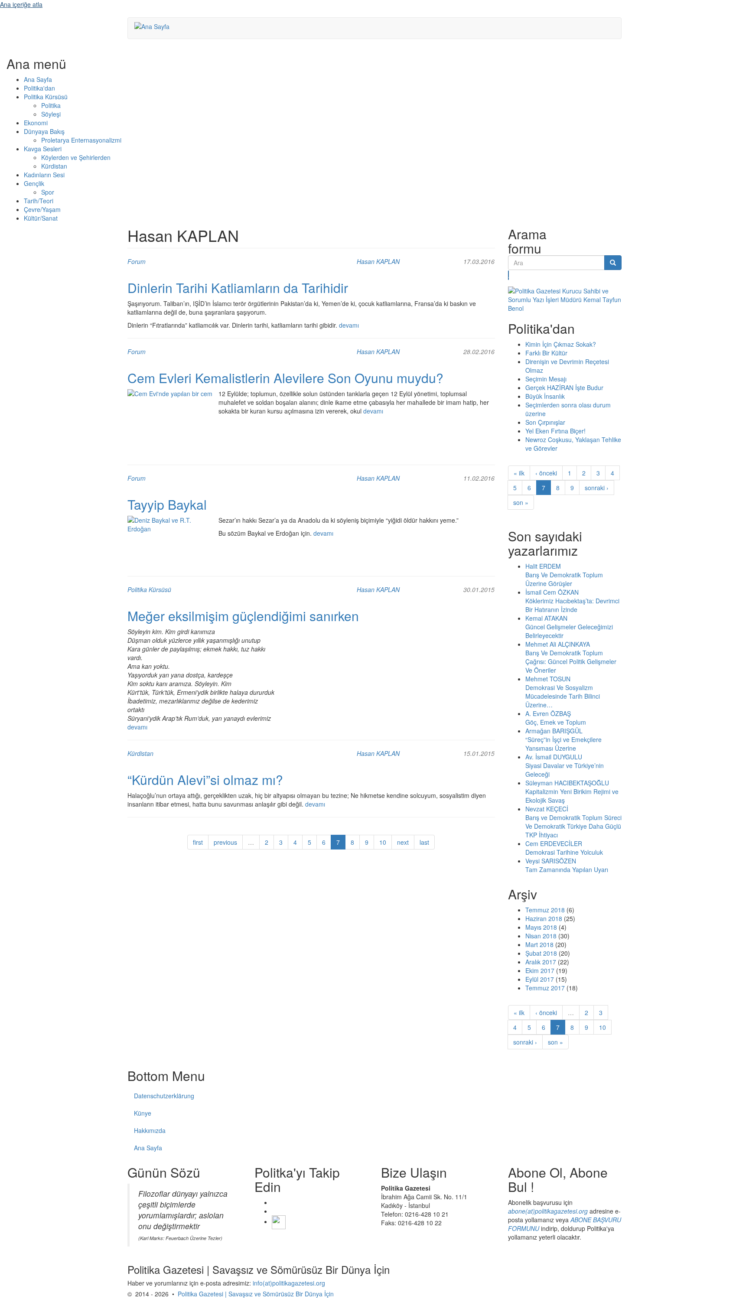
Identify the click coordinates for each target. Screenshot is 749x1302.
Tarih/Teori (38, 200)
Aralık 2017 (540, 961)
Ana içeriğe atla (21, 4)
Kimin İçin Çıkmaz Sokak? (560, 344)
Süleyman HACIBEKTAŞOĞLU (567, 782)
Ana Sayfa (38, 79)
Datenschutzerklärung (164, 1095)
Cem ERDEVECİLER (553, 843)
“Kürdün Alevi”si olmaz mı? (205, 779)
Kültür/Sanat (41, 218)
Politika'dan (39, 88)
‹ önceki (546, 473)
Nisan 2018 (541, 935)
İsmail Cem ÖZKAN (552, 592)
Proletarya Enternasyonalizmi (81, 140)
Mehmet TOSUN (547, 678)
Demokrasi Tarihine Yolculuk (564, 852)
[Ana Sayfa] (155, 26)
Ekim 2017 (539, 970)
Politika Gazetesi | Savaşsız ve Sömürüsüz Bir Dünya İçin (256, 1293)
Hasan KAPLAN (378, 261)
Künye (142, 1113)
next (403, 842)
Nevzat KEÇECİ (546, 808)
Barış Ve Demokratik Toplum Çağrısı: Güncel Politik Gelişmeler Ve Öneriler (570, 661)
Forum (136, 261)
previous (225, 842)
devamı (349, 325)
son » (520, 502)
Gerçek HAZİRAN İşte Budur (564, 387)
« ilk (519, 473)
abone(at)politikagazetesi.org (548, 1211)
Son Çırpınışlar (545, 422)
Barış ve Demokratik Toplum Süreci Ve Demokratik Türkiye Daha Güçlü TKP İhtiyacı (573, 826)
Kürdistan (54, 166)
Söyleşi (51, 114)
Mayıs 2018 (541, 927)
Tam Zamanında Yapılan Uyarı (566, 869)
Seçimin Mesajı (546, 378)
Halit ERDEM (543, 566)
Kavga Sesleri (43, 148)
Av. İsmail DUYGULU (553, 756)
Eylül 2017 (539, 979)
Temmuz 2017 (545, 987)
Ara (508, 275)
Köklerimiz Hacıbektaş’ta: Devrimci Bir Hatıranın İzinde (572, 605)
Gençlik (34, 183)
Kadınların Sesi (44, 174)
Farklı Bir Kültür (546, 352)
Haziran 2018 (543, 918)
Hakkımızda (150, 1130)
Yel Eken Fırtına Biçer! (555, 430)
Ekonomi (36, 122)
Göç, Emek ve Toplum (555, 722)
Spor (47, 192)
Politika (51, 105)
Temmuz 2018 (545, 909)
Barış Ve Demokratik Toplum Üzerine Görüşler (564, 579)
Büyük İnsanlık (545, 396)
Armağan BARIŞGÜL (554, 730)
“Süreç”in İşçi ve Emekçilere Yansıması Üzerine (563, 743)
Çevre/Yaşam (42, 209)
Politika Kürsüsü (46, 96)
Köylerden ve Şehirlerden (76, 157)
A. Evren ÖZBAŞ (548, 713)
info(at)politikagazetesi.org (289, 1283)
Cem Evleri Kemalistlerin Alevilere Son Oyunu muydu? (285, 377)
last (424, 842)
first (198, 842)
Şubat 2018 (541, 953)
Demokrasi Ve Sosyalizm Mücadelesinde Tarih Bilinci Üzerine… (562, 696)
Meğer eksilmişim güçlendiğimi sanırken (243, 615)
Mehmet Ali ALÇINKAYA (557, 644)
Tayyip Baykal (167, 504)
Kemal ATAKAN (546, 618)
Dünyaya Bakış (44, 131)
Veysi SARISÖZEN (550, 860)
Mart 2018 (539, 944)
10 (382, 842)
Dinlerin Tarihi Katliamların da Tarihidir (237, 287)
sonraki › (597, 487)
